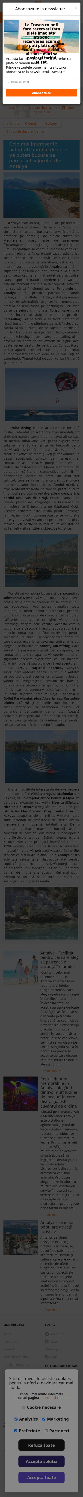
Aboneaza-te (41, 93)
